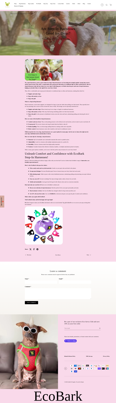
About (78, 3)
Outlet (73, 3)
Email (60, 279)
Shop (15, 3)
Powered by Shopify (80, 382)
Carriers (68, 3)
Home (12, 13)
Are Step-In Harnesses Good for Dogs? (25, 13)
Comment (27, 286)
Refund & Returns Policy (69, 356)
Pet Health (38, 3)
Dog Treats (52, 3)
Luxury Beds (61, 3)
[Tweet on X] (30, 249)
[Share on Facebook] (34, 249)
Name (26, 279)
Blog (84, 3)
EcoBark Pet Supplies (71, 382)
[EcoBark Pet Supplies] (7, 5)
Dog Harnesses (22, 3)
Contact (89, 3)
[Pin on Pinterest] (37, 249)
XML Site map (89, 356)
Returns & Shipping (18, 6)
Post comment (31, 302)
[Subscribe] (99, 328)
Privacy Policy (106, 356)
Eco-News (16, 13)
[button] (110, 5)
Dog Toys (45, 3)
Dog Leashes (31, 3)
